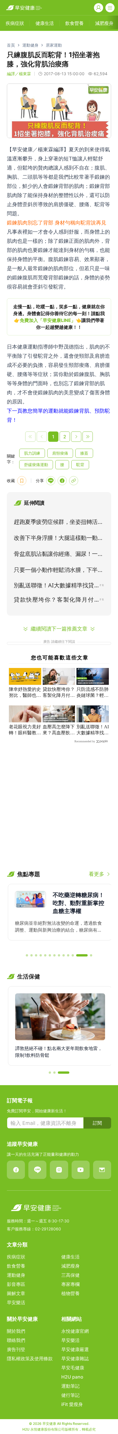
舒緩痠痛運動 (36, 464)
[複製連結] (73, 480)
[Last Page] (87, 436)
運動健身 (30, 45)
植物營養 (70, 1293)
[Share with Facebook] (62, 480)
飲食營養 (16, 1266)
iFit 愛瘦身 (72, 1404)
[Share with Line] (50, 480)
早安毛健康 (72, 1368)
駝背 (80, 464)
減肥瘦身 (70, 1266)
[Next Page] (76, 436)
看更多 (96, 874)
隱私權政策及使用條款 (30, 1358)
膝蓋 (84, 453)
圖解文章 (16, 1293)
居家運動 (54, 45)
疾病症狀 (16, 1257)
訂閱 (97, 1123)
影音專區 (16, 1284)
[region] (59, 317)
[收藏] (21, 480)
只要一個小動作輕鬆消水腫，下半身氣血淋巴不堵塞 (58, 571)
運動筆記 (70, 1386)
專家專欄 (70, 1284)
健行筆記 (70, 1395)
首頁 (11, 45)
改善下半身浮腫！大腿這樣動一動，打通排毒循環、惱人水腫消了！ (58, 539)
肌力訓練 (32, 453)
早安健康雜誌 (75, 1358)
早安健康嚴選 (75, 1349)
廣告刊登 (16, 1349)
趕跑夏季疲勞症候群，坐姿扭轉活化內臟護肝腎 (58, 523)
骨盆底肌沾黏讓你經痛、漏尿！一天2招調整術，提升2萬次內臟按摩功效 (59, 555)
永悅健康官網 (75, 1331)
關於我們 (16, 1331)
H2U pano (72, 1377)
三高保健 (70, 1275)
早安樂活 (16, 1302)
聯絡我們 (16, 1340)
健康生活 (70, 1257)
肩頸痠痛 (60, 453)
